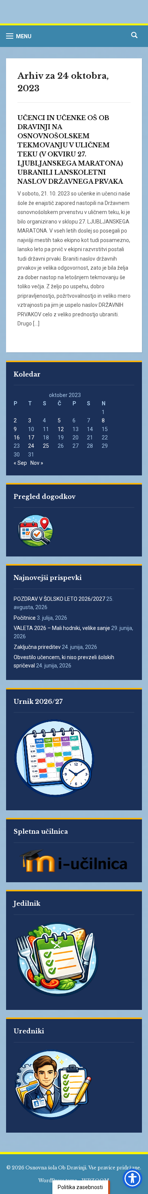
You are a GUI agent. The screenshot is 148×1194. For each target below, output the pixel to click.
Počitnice (25, 618)
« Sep (20, 463)
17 (31, 437)
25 (46, 446)
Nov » (36, 463)
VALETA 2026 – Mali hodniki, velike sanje (62, 628)
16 (17, 437)
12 (61, 429)
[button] (18, 36)
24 (31, 446)
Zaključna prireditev (37, 647)
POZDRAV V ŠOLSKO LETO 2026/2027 (59, 599)
